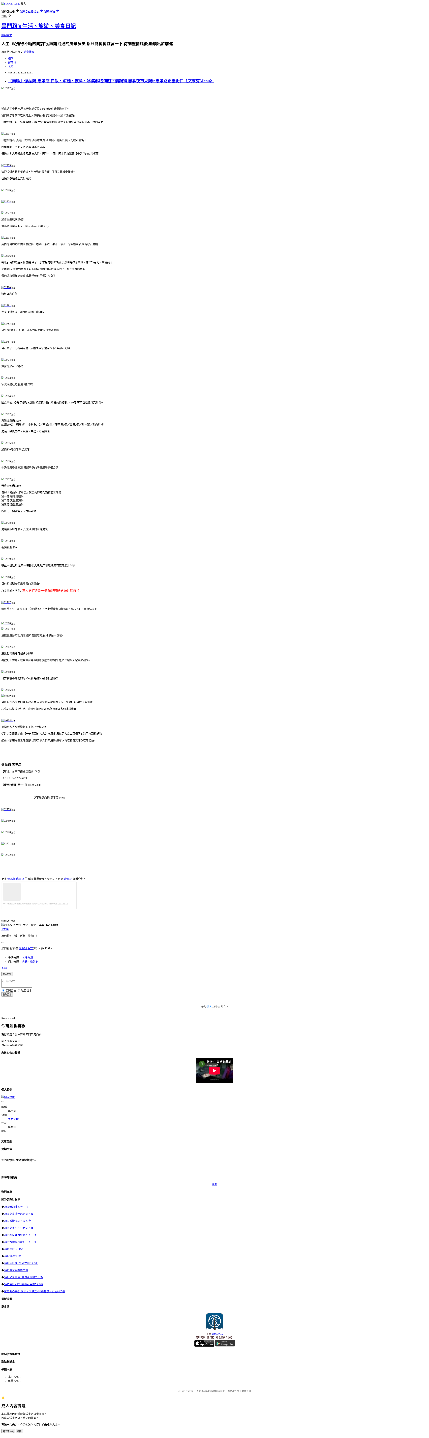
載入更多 (7, 974)
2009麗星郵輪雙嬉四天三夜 (20, 1235)
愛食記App (217, 1334)
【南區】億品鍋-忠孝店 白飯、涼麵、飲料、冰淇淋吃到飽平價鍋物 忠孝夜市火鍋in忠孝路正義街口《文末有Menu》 (111, 81)
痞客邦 (23, 948)
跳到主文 (6, 35)
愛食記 (68, 878)
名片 (10, 66)
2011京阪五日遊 (13, 1249)
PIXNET (189, 1391)
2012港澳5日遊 (12, 1256)
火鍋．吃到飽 (30, 961)
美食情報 (28, 51)
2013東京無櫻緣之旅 (16, 1270)
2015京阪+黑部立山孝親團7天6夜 (23, 1284)
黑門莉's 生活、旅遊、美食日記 (38, 26)
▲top (4, 967)
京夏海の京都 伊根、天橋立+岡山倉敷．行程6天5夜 (34, 1291)
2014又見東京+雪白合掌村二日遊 (23, 1277)
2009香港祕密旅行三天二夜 (20, 1242)
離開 (19, 1431)
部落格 (12, 62)
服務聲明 (246, 1391)
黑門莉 (5, 929)
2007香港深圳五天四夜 (17, 1221)
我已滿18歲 (8, 1431)
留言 (30, 948)
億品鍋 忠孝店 (15, 878)
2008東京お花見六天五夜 (19, 1228)
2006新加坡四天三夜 (16, 1206)
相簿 (10, 58)
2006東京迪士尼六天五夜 (19, 1213)
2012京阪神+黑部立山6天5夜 (21, 1263)
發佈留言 (7, 994)
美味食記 (27, 957)
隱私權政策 (233, 1391)
